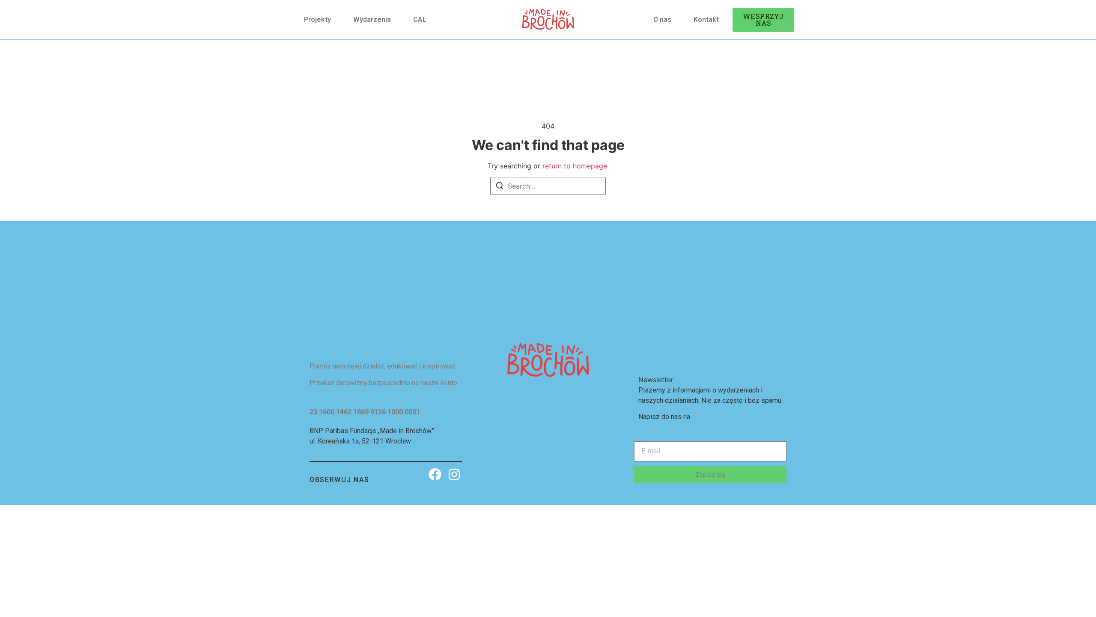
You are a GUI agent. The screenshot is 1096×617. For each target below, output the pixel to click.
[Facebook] (435, 474)
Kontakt (706, 19)
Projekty (317, 19)
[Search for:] (548, 186)
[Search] (499, 187)
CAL (419, 19)
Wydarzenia (372, 19)
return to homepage (574, 166)
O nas (662, 19)
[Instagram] (454, 474)
